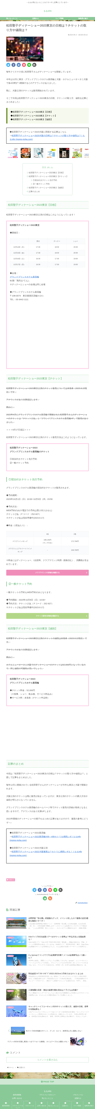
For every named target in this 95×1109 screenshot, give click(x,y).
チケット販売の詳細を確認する (47, 616)
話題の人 (11, 880)
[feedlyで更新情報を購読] (45, 898)
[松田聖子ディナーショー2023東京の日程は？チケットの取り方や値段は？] (19, 65)
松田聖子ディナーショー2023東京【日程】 (46, 173)
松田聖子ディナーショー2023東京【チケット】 (48, 176)
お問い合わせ (17, 1098)
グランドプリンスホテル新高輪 (24, 277)
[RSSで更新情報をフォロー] (50, 898)
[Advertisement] (47, 734)
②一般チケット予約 (41, 184)
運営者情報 (17, 1095)
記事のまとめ (34, 191)
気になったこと (47, 1098)
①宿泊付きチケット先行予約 (45, 180)
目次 (44, 167)
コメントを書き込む (47, 1059)
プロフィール (78, 1095)
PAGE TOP (48, 1082)
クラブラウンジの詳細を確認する (47, 572)
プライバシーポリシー (47, 1095)
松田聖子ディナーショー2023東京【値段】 (46, 188)
